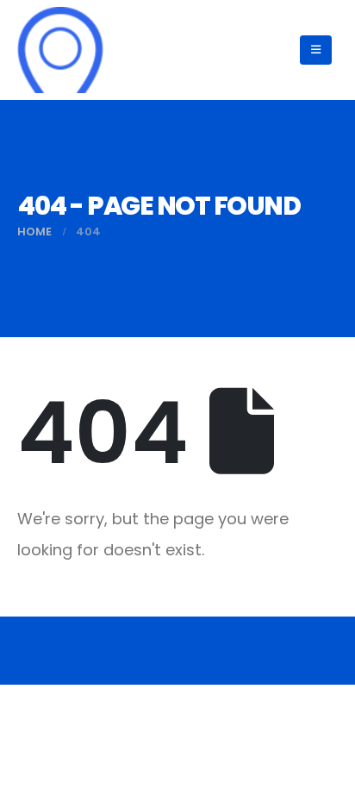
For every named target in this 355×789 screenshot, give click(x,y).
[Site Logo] (60, 50)
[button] (316, 50)
